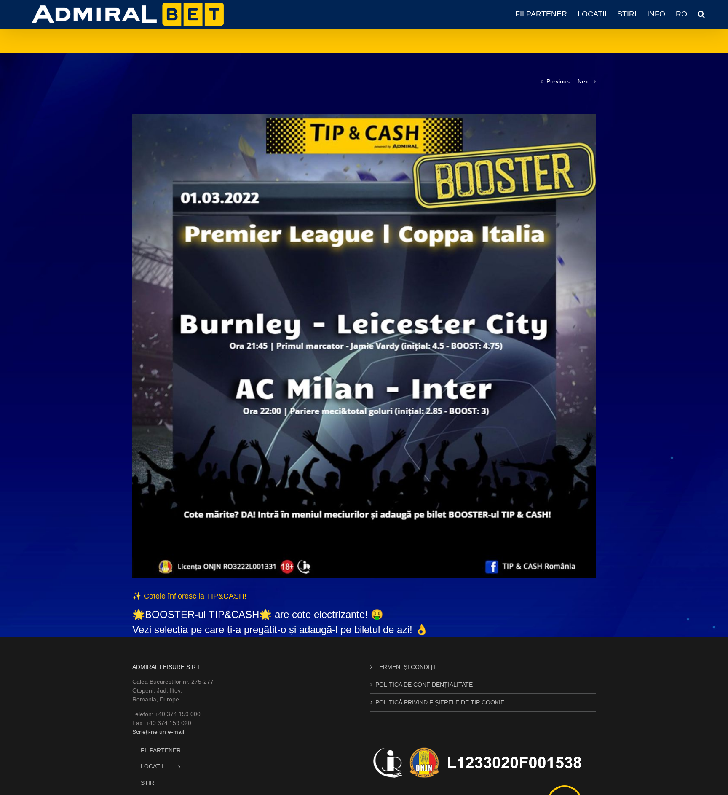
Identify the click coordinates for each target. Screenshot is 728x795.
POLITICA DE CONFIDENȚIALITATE (424, 684)
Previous (558, 81)
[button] (701, 14)
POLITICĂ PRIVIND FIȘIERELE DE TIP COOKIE (439, 702)
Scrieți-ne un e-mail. (159, 731)
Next (584, 81)
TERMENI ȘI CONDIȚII (406, 666)
